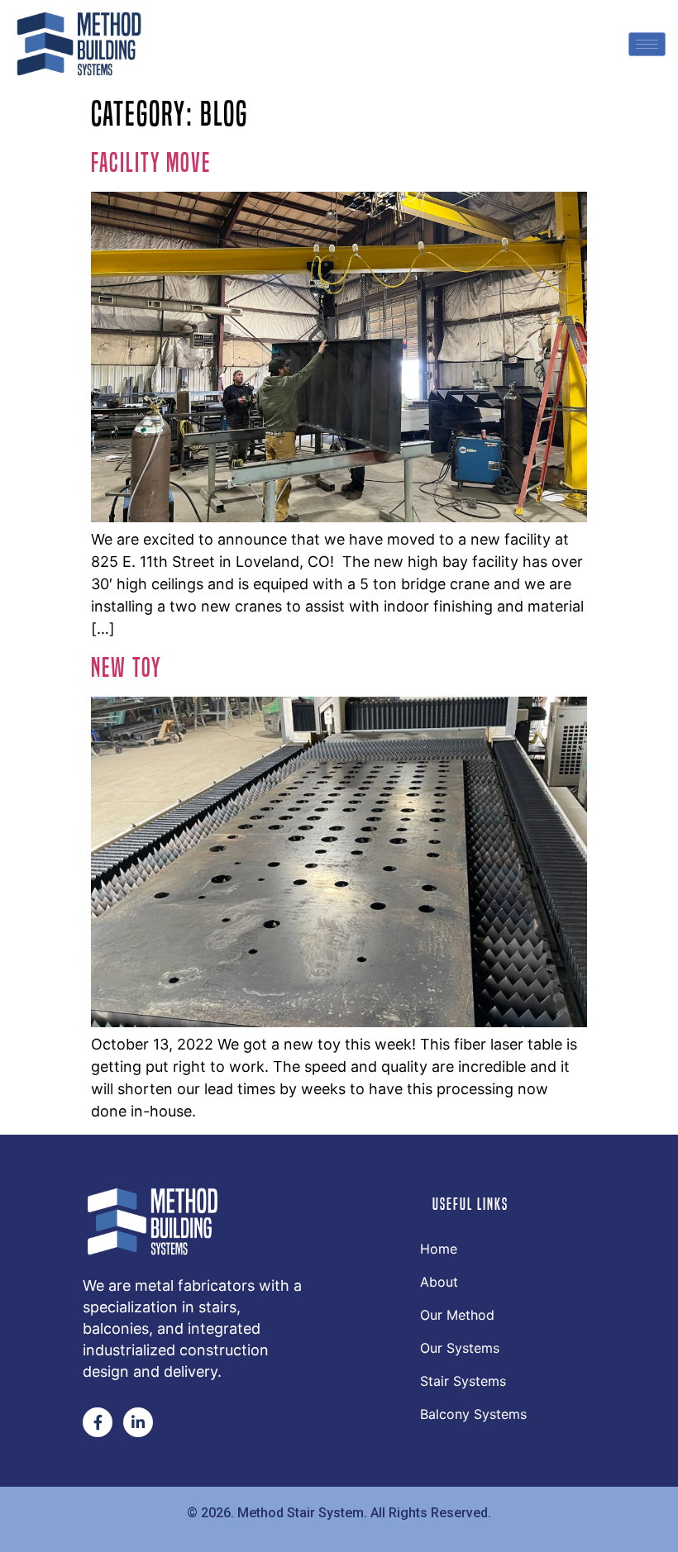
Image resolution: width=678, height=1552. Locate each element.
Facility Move (151, 162)
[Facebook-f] (97, 1422)
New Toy (126, 667)
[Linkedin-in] (138, 1422)
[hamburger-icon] (647, 44)
